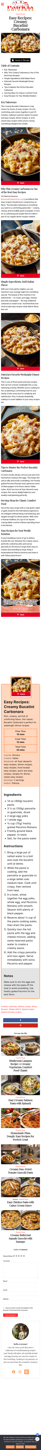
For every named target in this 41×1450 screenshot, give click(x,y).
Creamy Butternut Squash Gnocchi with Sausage (20, 1238)
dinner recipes (25, 1006)
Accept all (10, 1447)
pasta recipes (28, 1009)
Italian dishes (15, 1009)
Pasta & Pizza (20, 14)
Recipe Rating (7, 1256)
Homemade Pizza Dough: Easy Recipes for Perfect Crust (20, 1136)
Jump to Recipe (22, 60)
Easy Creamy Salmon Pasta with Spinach (20, 1101)
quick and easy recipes (11, 1012)
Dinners (15, 1199)
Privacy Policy (30, 1447)
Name (5, 1281)
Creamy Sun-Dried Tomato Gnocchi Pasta (20, 1170)
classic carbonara (9, 1006)
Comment (6, 1261)
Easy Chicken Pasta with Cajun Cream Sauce (20, 1203)
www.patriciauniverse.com (13, 199)
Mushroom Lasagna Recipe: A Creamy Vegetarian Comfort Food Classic (20, 1065)
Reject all (20, 1447)
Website (6, 1299)
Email (5, 1290)
